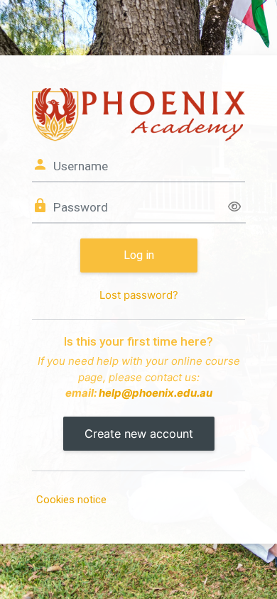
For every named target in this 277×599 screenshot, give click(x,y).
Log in (139, 255)
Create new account (139, 434)
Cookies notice (71, 499)
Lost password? (138, 295)
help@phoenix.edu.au (155, 393)
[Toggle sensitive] (234, 207)
